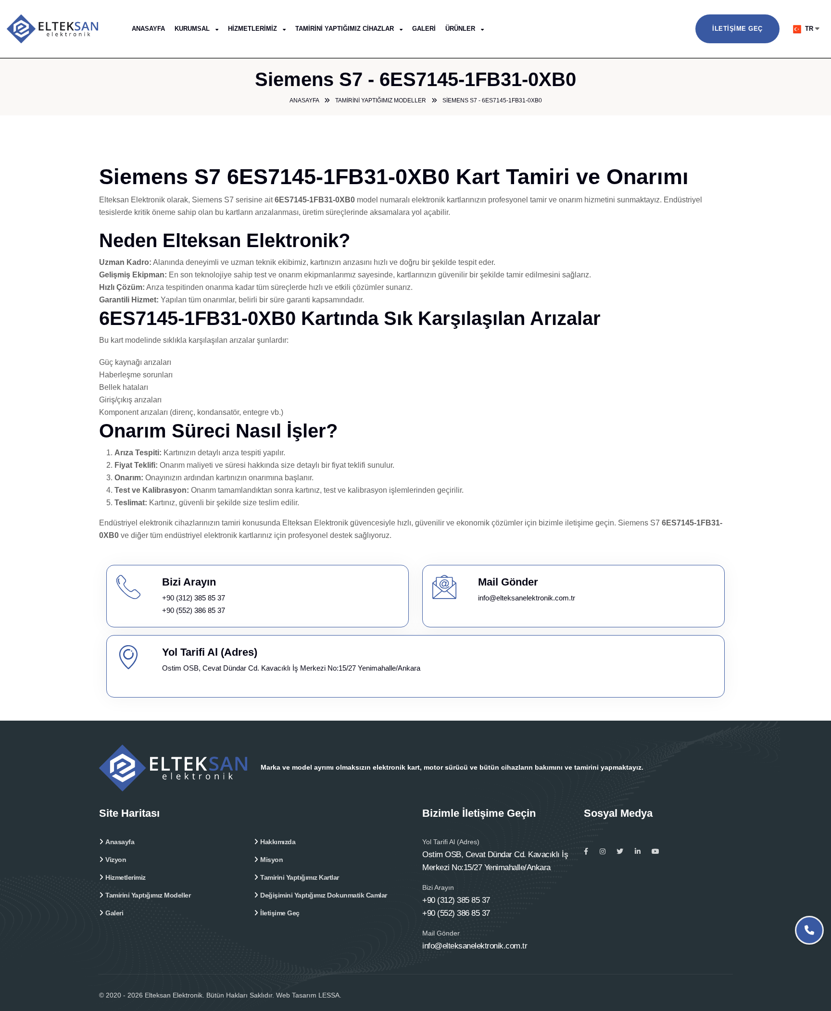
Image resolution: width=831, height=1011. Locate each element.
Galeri (424, 28)
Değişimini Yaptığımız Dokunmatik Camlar (323, 895)
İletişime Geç (737, 28)
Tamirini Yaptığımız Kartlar (299, 877)
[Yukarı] (810, 976)
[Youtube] (655, 851)
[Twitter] (620, 851)
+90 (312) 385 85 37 (193, 598)
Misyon (271, 859)
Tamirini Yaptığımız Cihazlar (345, 28)
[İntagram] (602, 851)
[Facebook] (586, 851)
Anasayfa (148, 28)
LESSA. (329, 995)
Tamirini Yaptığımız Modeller (147, 895)
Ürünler (461, 28)
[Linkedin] (638, 851)
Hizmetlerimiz (253, 28)
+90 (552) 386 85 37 (193, 610)
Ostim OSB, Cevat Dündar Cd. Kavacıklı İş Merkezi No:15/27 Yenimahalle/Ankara (291, 668)
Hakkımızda (277, 842)
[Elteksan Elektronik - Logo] (67, 28)
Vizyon (115, 859)
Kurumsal (193, 28)
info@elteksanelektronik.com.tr (526, 598)
